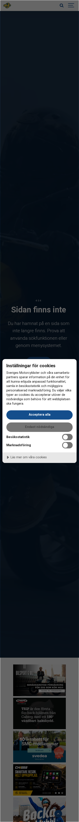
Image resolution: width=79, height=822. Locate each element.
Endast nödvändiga (39, 427)
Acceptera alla (39, 415)
